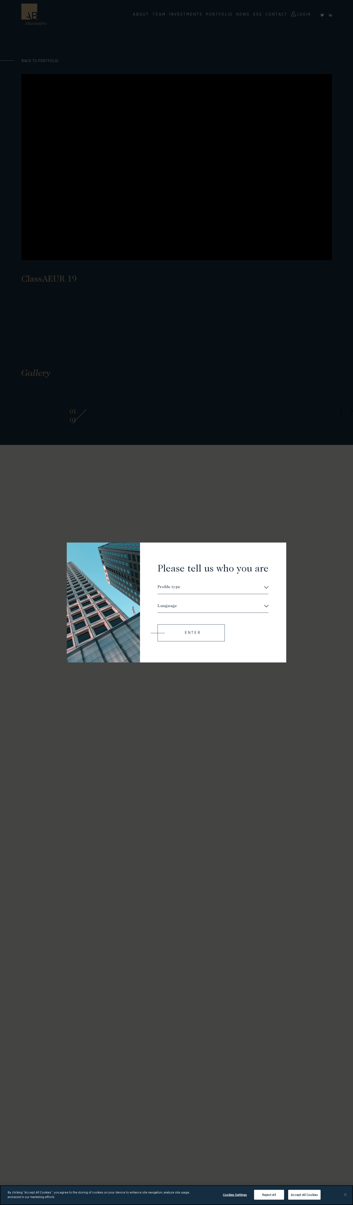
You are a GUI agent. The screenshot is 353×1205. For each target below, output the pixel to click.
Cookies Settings (235, 1195)
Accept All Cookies (304, 1195)
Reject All (269, 1195)
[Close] (345, 1194)
